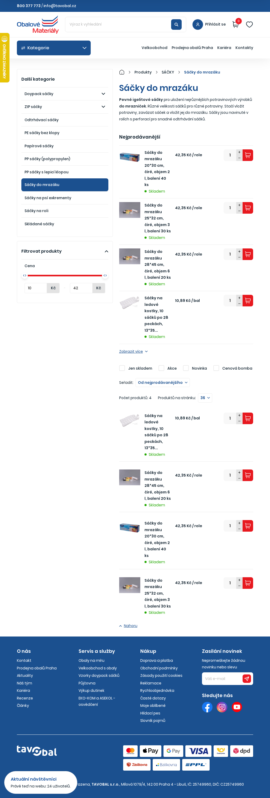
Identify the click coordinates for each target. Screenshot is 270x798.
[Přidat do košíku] (248, 155)
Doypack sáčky (39, 93)
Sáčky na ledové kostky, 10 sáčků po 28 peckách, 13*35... (156, 314)
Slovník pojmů (152, 720)
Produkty (143, 72)
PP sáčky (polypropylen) (47, 158)
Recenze (25, 698)
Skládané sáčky (39, 224)
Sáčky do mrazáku (42, 184)
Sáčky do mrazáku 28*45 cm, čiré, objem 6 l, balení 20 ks (157, 264)
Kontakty (244, 47)
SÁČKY (168, 72)
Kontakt (24, 660)
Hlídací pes (150, 713)
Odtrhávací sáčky (42, 120)
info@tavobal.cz (60, 5)
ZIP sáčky (33, 106)
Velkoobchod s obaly (98, 668)
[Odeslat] (247, 678)
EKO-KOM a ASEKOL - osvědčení (97, 701)
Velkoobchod (154, 47)
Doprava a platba (156, 660)
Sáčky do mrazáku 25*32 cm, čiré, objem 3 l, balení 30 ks (157, 218)
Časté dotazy (153, 698)
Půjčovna (87, 683)
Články (23, 705)
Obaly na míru (91, 660)
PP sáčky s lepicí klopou (47, 172)
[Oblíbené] (249, 24)
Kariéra (224, 47)
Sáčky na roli (36, 210)
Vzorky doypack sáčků (99, 675)
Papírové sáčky (39, 146)
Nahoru (130, 625)
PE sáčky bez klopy (42, 132)
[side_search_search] (176, 24)
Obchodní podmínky (159, 668)
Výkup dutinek (91, 690)
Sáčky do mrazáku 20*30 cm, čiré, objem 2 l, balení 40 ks (157, 169)
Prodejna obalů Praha (192, 47)
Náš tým (24, 683)
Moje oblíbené (153, 705)
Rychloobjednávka (157, 690)
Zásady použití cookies (161, 675)
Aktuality (25, 675)
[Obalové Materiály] (124, 72)
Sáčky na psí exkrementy (48, 197)
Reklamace (150, 683)
